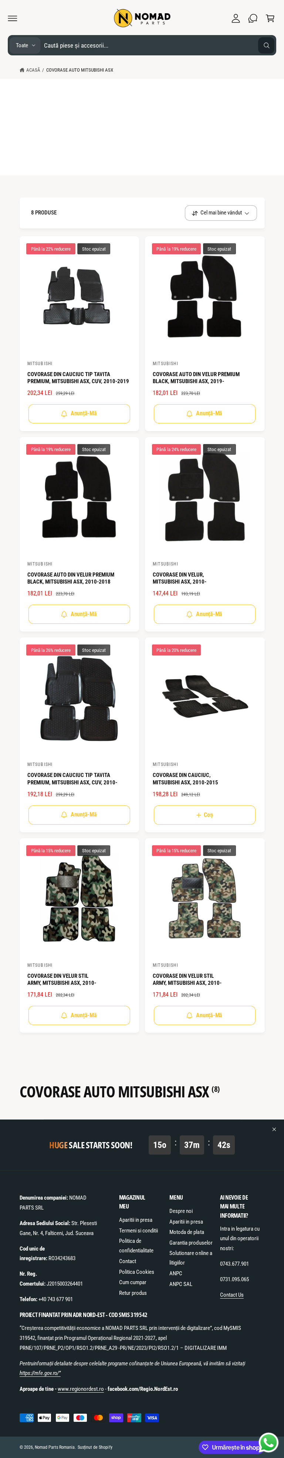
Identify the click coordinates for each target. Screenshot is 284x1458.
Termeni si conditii (138, 1230)
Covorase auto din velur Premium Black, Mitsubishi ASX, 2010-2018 (70, 578)
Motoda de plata (186, 1232)
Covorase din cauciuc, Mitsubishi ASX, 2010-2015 (185, 779)
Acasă (33, 70)
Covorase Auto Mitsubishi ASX (79, 70)
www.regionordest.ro (81, 1389)
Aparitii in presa (135, 1220)
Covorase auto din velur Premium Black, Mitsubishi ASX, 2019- (196, 378)
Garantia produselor (190, 1242)
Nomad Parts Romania (55, 1447)
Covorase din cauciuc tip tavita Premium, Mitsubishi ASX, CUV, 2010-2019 (78, 378)
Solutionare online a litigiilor (190, 1258)
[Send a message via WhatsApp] (268, 1442)
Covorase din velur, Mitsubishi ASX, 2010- (179, 578)
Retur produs (133, 1293)
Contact (127, 1261)
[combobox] (159, 45)
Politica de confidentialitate (136, 1246)
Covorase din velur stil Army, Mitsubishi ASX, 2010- (61, 980)
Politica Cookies (136, 1272)
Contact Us (232, 1295)
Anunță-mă (84, 413)
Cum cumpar (132, 1282)
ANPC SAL (180, 1284)
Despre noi (181, 1211)
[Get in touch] (252, 18)
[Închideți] (274, 1129)
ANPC (175, 1273)
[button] (12, 18)
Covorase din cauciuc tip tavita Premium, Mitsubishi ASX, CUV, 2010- (72, 779)
